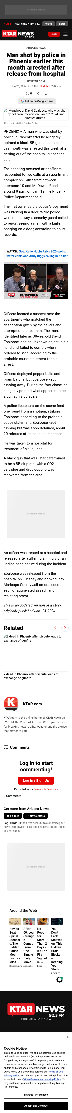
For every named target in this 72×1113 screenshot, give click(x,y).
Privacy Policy (12, 1075)
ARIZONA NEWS (36, 47)
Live (8, 23)
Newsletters (37, 816)
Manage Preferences (36, 1094)
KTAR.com (32, 704)
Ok (67, 1037)
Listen (62, 23)
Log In (54, 34)
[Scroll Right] (65, 627)
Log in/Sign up (12, 822)
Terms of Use (55, 1071)
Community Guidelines (46, 789)
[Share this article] (38, 94)
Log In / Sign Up (36, 780)
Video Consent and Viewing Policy (42, 1079)
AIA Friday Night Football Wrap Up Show (27, 23)
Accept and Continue (36, 1105)
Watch (48, 23)
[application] (36, 280)
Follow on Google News (39, 101)
